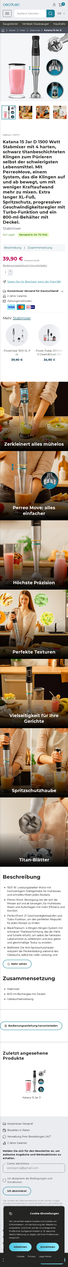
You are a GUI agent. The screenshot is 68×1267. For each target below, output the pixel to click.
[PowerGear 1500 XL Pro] (17, 335)
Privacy (32, 1256)
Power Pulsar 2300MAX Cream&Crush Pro (49, 352)
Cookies (20, 1256)
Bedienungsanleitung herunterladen (25, 265)
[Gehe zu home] (3, 30)
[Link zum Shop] (11, 4)
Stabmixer (22, 318)
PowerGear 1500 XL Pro (17, 352)
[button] (62, 112)
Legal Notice (45, 1256)
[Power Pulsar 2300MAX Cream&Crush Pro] (49, 335)
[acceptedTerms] (4, 1180)
